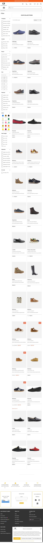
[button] (40, 528)
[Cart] (41, 4)
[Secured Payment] (15, 483)
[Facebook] (35, 500)
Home (2, 10)
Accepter (17, 538)
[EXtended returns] (37, 483)
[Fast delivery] (26, 483)
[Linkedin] (37, 503)
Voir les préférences (37, 538)
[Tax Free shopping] (5, 483)
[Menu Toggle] (3, 7)
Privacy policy (24, 500)
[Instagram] (39, 500)
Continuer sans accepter (26, 538)
